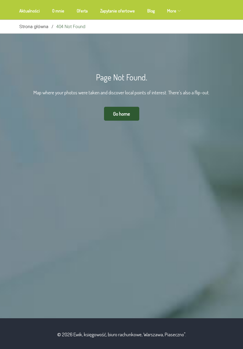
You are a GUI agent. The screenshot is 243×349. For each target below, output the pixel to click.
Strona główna (33, 26)
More (171, 11)
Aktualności (29, 11)
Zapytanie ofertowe (117, 11)
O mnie (58, 11)
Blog (151, 11)
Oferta (82, 11)
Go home (121, 114)
